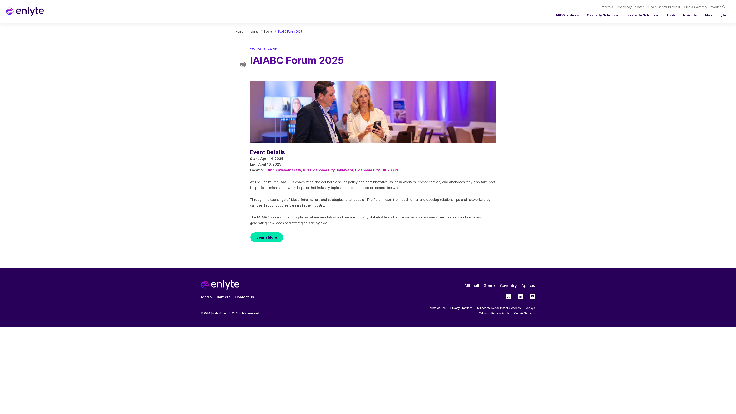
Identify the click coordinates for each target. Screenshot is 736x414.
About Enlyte (715, 15)
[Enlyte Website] (220, 285)
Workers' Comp (263, 49)
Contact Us (244, 297)
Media (206, 297)
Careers (223, 297)
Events (268, 31)
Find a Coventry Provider (702, 7)
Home (239, 31)
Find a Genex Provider (664, 7)
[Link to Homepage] (25, 11)
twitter (508, 296)
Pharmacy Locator (630, 7)
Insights (690, 15)
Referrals (606, 7)
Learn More (266, 237)
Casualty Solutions (603, 15)
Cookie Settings (524, 313)
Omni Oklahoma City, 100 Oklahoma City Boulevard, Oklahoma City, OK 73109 (332, 170)
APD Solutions (567, 15)
